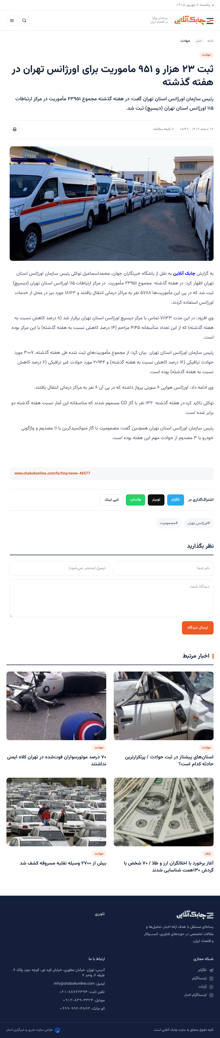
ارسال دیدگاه (198, 628)
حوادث (206, 55)
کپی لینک (112, 500)
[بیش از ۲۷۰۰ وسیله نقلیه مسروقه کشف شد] (56, 812)
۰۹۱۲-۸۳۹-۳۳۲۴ (78, 1000)
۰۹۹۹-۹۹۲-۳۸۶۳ (75, 1009)
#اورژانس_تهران (199, 523)
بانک (208, 853)
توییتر (156, 499)
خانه (210, 41)
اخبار (199, 41)
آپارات (203, 986)
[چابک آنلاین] (164, 915)
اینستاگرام (199, 978)
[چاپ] (14, 129)
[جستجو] (24, 20)
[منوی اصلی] (11, 20)
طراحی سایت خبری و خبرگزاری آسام (29, 1030)
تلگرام (175, 499)
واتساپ (135, 499)
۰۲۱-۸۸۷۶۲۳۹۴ (73, 992)
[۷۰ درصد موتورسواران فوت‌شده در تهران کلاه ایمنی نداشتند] (56, 706)
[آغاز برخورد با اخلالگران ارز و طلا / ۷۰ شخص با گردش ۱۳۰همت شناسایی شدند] (164, 812)
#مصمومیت (169, 523)
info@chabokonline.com (74, 984)
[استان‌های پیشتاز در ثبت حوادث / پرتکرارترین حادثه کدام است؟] (164, 706)
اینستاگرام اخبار (195, 995)
